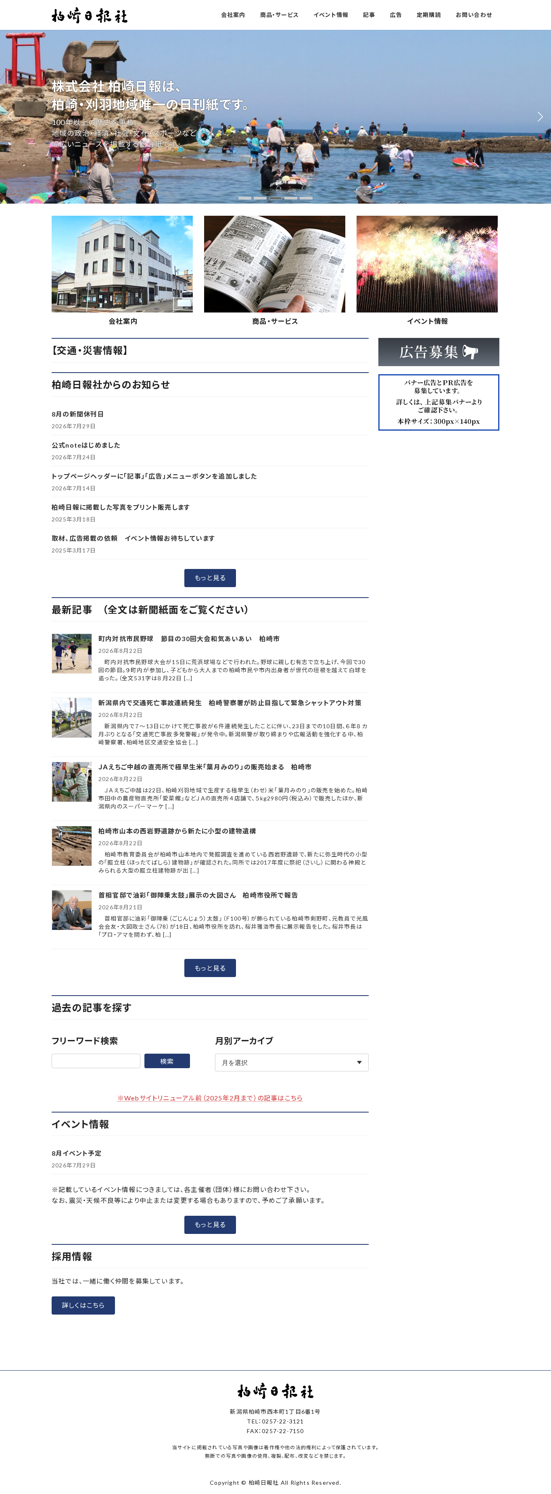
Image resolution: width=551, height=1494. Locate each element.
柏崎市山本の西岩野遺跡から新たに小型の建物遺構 (177, 831)
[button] (245, 198)
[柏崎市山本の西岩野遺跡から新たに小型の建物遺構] (72, 846)
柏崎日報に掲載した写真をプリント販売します (121, 507)
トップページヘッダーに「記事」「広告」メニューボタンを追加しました (154, 476)
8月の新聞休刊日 (78, 414)
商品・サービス (275, 321)
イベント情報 (428, 321)
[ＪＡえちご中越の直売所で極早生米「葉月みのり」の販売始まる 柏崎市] (72, 782)
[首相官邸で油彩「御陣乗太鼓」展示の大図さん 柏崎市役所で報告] (72, 910)
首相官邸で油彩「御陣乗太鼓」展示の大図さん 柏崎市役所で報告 (198, 895)
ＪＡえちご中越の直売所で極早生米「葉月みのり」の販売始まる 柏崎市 (205, 767)
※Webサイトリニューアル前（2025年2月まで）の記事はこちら (210, 1098)
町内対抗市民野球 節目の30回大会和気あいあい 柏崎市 (189, 638)
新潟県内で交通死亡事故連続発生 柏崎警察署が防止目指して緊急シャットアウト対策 (230, 702)
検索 (167, 1061)
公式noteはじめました (86, 445)
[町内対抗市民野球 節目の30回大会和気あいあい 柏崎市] (72, 654)
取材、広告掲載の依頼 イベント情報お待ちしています (133, 538)
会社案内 (123, 321)
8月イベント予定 (77, 1153)
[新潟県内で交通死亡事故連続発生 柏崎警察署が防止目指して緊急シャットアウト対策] (72, 718)
